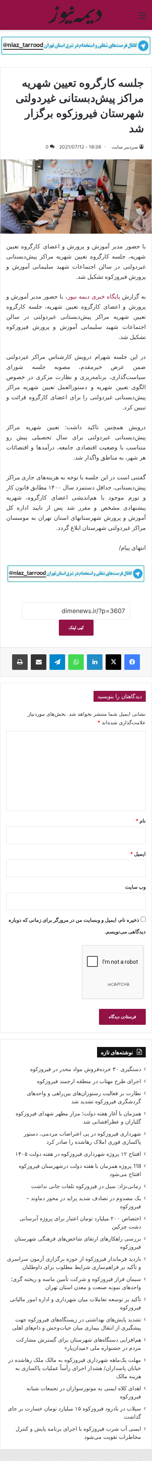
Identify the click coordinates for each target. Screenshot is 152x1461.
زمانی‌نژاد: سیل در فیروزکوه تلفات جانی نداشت (86, 1186)
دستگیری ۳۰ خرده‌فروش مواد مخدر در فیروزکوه (85, 1069)
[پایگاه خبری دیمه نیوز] (76, 14)
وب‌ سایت (135, 887)
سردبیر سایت (124, 147)
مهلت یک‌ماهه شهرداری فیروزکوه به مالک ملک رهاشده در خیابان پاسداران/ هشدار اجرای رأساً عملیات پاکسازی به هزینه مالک (74, 1368)
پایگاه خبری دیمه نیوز (93, 296)
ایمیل (138, 854)
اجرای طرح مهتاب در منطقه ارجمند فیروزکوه (89, 1081)
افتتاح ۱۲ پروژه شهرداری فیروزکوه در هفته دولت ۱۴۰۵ (78, 1154)
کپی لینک (76, 627)
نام (141, 821)
